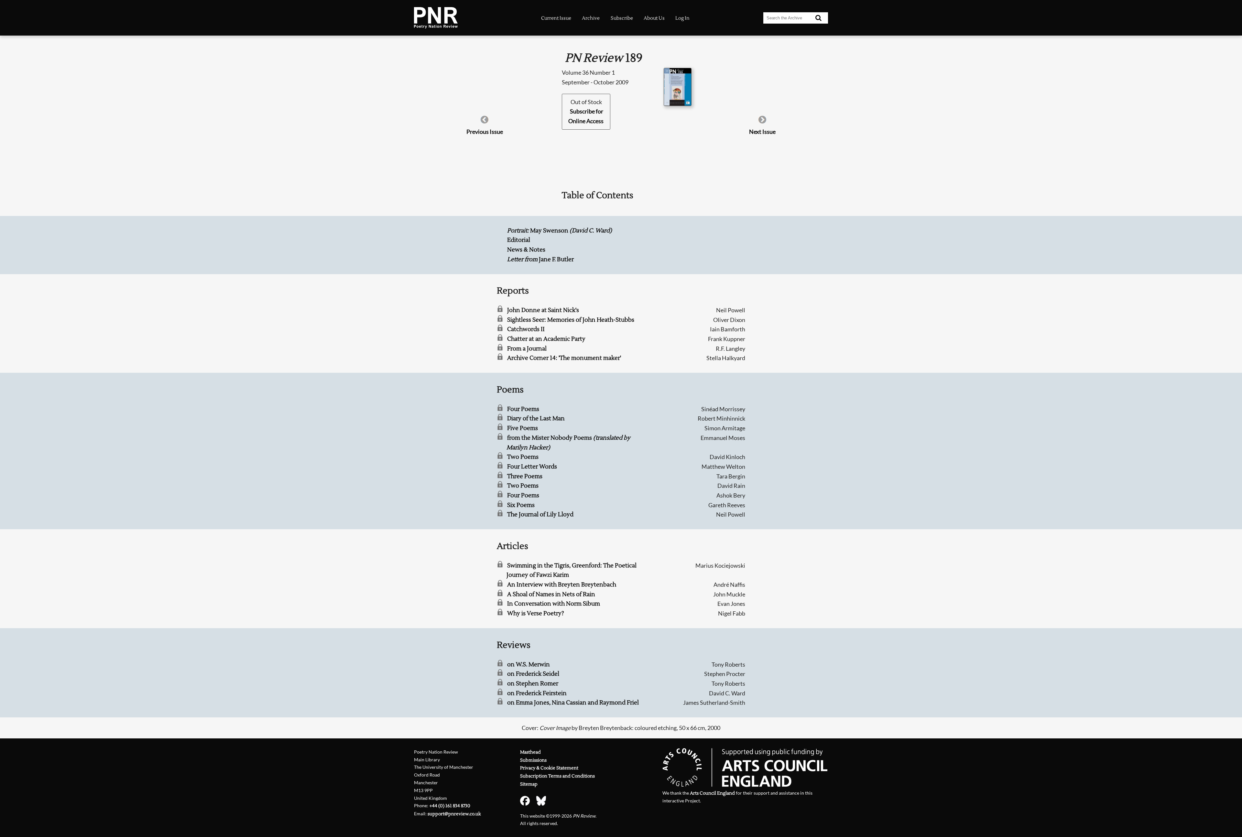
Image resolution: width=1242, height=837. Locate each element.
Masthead (530, 752)
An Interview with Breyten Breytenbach (561, 584)
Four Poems (523, 409)
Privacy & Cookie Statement (549, 768)
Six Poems (521, 505)
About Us (654, 18)
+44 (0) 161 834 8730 (449, 806)
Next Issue (762, 131)
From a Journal (527, 348)
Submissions (533, 760)
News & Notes (526, 249)
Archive (591, 18)
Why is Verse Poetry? (535, 613)
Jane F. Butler (540, 259)
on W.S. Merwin (528, 664)
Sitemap (529, 784)
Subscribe (622, 18)
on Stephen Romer (532, 683)
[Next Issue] (762, 121)
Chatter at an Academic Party (546, 339)
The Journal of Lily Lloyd (540, 514)
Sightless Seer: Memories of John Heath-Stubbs (570, 320)
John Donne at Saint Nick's (543, 310)
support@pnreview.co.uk (454, 814)
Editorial (518, 240)
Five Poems (522, 428)
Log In (682, 18)
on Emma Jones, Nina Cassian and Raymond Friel (573, 702)
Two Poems (523, 457)
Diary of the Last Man (536, 418)
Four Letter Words (532, 466)
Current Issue (556, 18)
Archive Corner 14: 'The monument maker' (564, 358)
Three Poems (524, 476)
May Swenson (559, 230)
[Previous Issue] (484, 121)
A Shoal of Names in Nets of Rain (551, 594)
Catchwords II (526, 329)
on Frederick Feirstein (537, 693)
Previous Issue (484, 131)
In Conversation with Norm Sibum (553, 603)
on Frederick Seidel (533, 674)
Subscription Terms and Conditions (557, 776)
